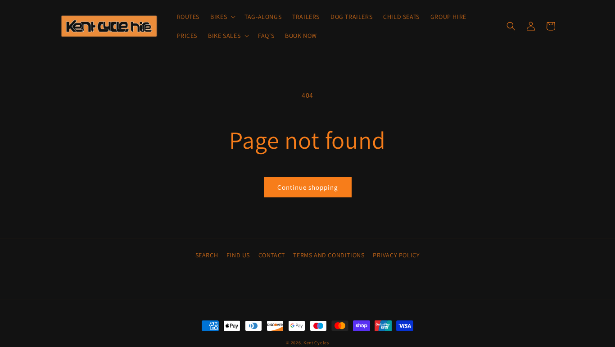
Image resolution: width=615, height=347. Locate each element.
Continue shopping (307, 187)
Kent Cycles (316, 343)
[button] (222, 16)
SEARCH (206, 255)
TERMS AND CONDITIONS (328, 255)
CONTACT (271, 255)
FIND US (238, 255)
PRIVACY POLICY (396, 255)
